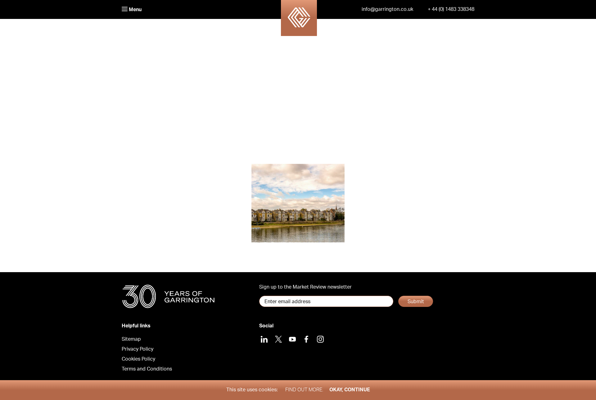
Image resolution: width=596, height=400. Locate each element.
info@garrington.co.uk (387, 9)
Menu (135, 9)
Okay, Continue (349, 389)
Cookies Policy (138, 359)
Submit (416, 301)
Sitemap (131, 339)
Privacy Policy (137, 349)
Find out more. (304, 389)
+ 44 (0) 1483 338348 (451, 9)
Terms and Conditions (147, 368)
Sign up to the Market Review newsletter (305, 287)
